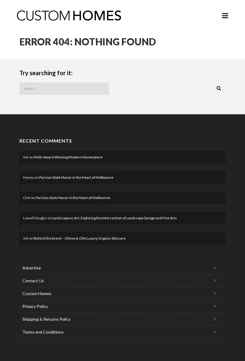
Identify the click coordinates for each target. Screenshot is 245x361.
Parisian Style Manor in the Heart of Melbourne (76, 177)
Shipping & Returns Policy (46, 319)
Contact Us (33, 280)
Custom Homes (36, 293)
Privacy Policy (35, 306)
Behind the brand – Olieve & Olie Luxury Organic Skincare (79, 238)
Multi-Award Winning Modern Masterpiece (68, 157)
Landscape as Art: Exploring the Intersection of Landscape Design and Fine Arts (114, 218)
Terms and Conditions (43, 331)
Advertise (31, 267)
